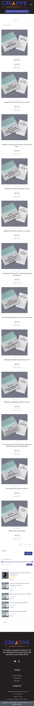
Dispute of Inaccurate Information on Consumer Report (17, 145)
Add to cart (17, 67)
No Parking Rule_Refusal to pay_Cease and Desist (17, 317)
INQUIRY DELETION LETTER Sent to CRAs (17, 189)
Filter (29, 564)
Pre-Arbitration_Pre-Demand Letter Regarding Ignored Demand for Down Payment (17, 445)
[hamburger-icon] (31, 4)
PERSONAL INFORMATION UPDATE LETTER (17, 360)
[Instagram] (19, 661)
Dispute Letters (17, 57)
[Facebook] (15, 661)
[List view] (18, 20)
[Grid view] (15, 20)
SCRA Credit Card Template (17, 531)
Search (4, 551)
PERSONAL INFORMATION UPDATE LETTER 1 (17, 402)
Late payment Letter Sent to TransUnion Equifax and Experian (17, 274)
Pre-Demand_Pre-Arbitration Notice (17, 488)
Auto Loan (17, 60)
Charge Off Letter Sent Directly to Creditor (17, 102)
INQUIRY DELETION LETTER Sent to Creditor (17, 231)
